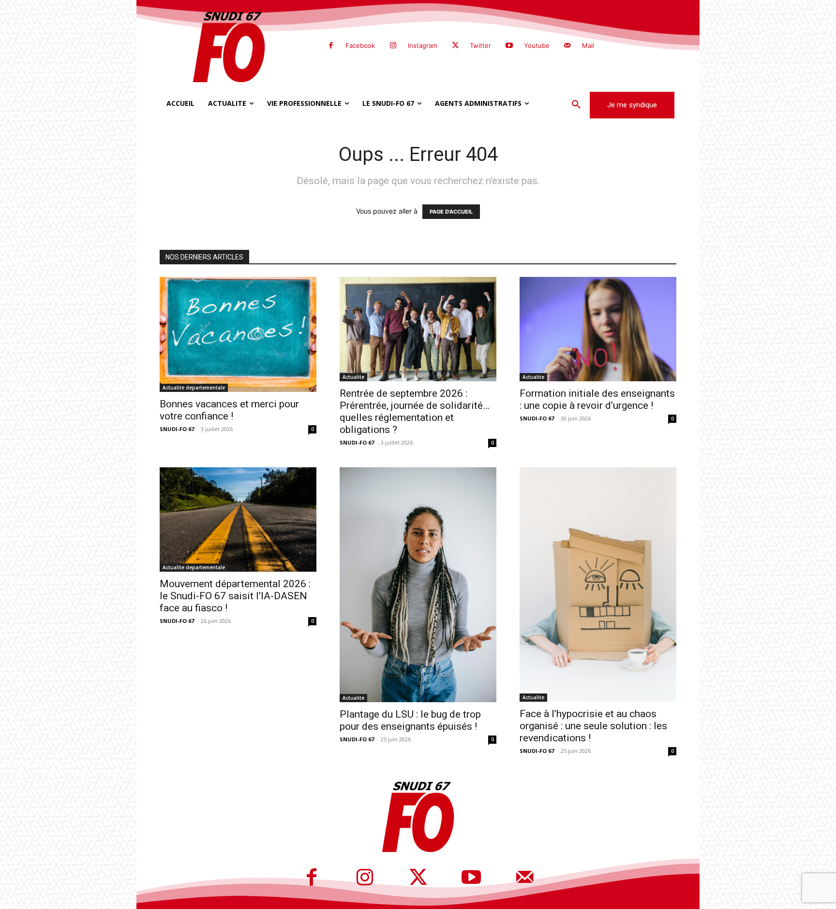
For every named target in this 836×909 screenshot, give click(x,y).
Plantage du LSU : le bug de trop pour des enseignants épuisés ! (410, 720)
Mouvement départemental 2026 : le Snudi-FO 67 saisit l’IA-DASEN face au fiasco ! (235, 596)
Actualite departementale (194, 387)
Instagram (422, 45)
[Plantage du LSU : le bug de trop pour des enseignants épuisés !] (418, 584)
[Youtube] (509, 46)
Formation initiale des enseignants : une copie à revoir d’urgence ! (597, 399)
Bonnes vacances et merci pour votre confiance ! (229, 410)
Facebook (360, 45)
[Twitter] (455, 46)
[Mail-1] (567, 46)
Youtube (537, 45)
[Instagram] (393, 46)
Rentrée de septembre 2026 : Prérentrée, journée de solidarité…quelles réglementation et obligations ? (415, 411)
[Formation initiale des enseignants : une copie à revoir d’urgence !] (598, 329)
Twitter (480, 45)
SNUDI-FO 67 (177, 429)
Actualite (353, 377)
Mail (588, 45)
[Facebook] (331, 46)
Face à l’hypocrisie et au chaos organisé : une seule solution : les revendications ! (593, 726)
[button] (576, 104)
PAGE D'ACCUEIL (451, 211)
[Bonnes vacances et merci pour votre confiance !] (238, 334)
